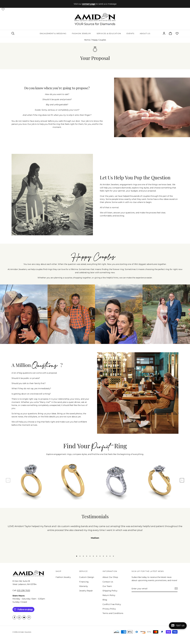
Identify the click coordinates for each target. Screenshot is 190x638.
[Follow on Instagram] (19, 617)
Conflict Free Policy (112, 604)
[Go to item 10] (106, 556)
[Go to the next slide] (183, 314)
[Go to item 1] (76, 556)
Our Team (107, 586)
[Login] (164, 33)
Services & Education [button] (109, 33)
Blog (105, 599)
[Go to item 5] (90, 556)
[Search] (13, 33)
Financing (84, 581)
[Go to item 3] (83, 556)
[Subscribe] (176, 589)
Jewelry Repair (86, 590)
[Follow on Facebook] (14, 617)
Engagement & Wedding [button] (53, 33)
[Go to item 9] (103, 556)
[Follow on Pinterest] (29, 617)
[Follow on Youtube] (24, 617)
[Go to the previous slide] (7, 314)
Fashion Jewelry (63, 577)
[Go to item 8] (100, 556)
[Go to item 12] (113, 556)
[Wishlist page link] (3, 9)
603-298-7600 (23, 590)
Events (130, 33)
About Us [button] (145, 33)
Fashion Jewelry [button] (81, 33)
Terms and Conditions (113, 613)
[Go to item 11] (110, 556)
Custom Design (86, 577)
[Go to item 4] (86, 556)
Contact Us (108, 581)
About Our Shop (110, 577)
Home (87, 40)
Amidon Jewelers (24, 632)
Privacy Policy (109, 609)
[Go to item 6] (93, 556)
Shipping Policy (110, 590)
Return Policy (109, 595)
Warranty (83, 586)
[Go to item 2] (80, 556)
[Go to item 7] (96, 556)
